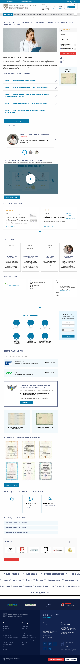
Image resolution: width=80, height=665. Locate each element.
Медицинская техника (27, 635)
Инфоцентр (25, 14)
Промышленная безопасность (29, 630)
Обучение (9, 14)
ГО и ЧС (24, 644)
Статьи (4, 630)
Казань (39, 580)
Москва (31, 574)
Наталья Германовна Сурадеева (34, 135)
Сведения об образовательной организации (50, 14)
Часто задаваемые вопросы (9, 640)
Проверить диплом (26, 402)
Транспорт (24, 642)
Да (69, 7)
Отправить (68, 336)
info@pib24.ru (54, 8)
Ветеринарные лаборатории (28, 640)
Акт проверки (6, 628)
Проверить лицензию (11, 485)
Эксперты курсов (7, 635)
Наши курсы (26, 623)
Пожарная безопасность (28, 633)
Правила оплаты (7, 633)
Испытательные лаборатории (29, 637)
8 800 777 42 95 (51, 614)
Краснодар (11, 574)
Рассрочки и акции (7, 644)
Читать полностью (10, 226)
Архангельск (71, 580)
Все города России (40, 592)
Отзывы (32, 14)
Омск (59, 586)
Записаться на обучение (12, 197)
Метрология (25, 626)
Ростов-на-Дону (71, 586)
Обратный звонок (47, 617)
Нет (73, 7)
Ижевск (38, 586)
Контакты (69, 14)
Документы (16, 14)
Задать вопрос (11, 559)
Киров (29, 580)
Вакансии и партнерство (8, 642)
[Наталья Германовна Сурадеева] (13, 139)
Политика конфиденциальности (10, 637)
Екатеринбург (54, 580)
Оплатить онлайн (71, 659)
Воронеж (28, 586)
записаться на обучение (68, 53)
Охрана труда (25, 628)
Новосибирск (54, 574)
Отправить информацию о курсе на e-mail (16, 121)
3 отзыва (64, 31)
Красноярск (49, 586)
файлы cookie (69, 648)
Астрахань (6, 586)
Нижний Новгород (12, 580)
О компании (7, 623)
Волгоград (17, 586)
